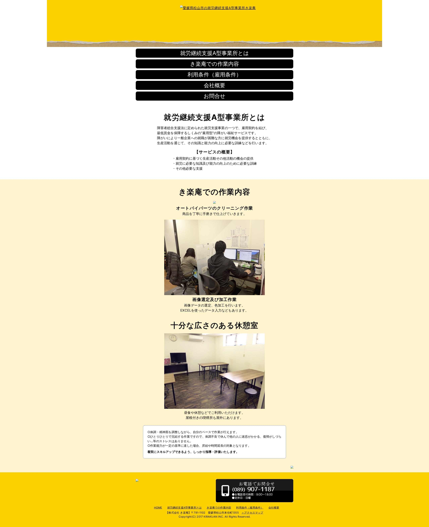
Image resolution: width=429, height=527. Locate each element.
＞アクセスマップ (252, 512)
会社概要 (214, 85)
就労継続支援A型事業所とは (214, 53)
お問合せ (215, 96)
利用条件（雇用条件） (214, 74)
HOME (158, 507)
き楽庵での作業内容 (214, 64)
